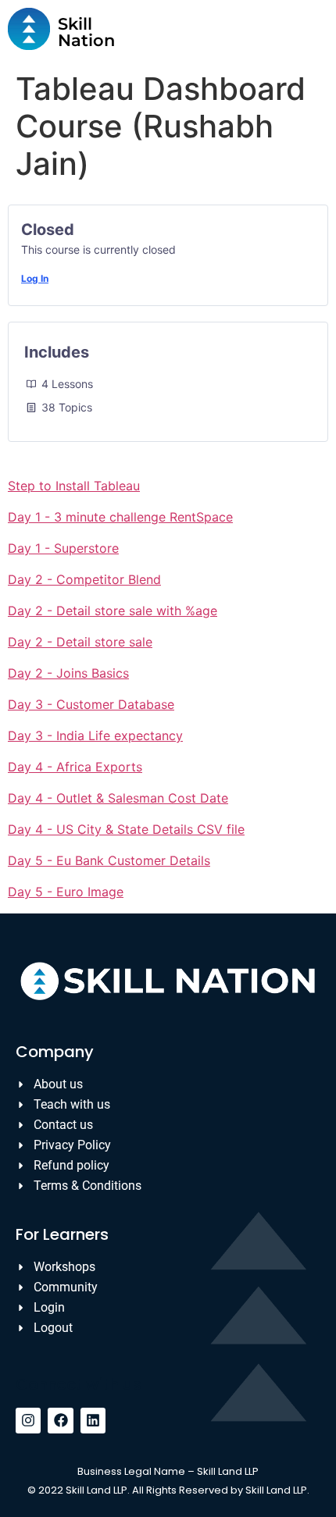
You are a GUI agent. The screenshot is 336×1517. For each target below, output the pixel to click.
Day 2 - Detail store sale (80, 642)
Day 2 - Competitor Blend (84, 579)
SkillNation (86, 32)
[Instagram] (28, 1420)
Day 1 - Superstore (63, 548)
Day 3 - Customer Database (91, 704)
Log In (34, 278)
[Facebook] (60, 1420)
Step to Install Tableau (74, 485)
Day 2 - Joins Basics (68, 673)
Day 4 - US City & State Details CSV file (126, 829)
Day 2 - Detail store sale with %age (112, 610)
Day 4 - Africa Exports (75, 767)
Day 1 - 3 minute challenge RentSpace (120, 517)
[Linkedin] (92, 1420)
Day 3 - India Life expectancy (95, 735)
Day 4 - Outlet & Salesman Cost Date (118, 798)
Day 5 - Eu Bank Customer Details (109, 860)
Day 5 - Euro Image (65, 891)
